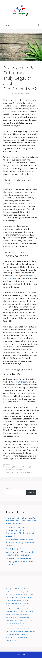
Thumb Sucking (10, 637)
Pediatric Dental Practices (13, 626)
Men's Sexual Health (27, 611)
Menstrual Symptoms (12, 614)
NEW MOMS (9, 623)
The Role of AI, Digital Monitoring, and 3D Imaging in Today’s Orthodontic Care (20, 552)
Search (9, 488)
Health (8, 464)
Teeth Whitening (14, 634)
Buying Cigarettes (14, 594)
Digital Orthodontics (23, 600)
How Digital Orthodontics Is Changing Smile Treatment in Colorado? (19, 561)
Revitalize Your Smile (23, 629)
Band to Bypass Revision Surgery (16, 592)
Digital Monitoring (11, 600)
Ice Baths (29, 606)
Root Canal (9, 631)
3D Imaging (9, 589)
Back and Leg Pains (24, 589)
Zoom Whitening (11, 640)
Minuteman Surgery (12, 617)
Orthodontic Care (19, 623)
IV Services (19, 609)
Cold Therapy (10, 597)
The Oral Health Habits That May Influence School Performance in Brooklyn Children (21, 521)
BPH (7, 594)
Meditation (16, 611)
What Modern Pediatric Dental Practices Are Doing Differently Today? (20, 542)
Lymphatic (9, 611)
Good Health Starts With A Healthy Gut (19, 472)
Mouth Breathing (24, 617)
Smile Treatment (29, 631)
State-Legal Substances (14, 467)
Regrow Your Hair (11, 629)
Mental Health (24, 614)
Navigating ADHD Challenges (14, 620)
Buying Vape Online (27, 594)
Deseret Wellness (18, 382)
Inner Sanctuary (10, 609)
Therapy (22, 634)
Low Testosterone (30, 609)
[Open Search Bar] (38, 25)
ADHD (15, 589)
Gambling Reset (10, 606)
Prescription (25, 626)
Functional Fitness (11, 603)
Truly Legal (27, 467)
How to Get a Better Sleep (15, 469)
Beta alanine (30, 592)
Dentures (29, 597)
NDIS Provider (28, 620)
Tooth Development (22, 637)
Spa (7, 634)
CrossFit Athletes (20, 597)
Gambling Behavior (23, 603)
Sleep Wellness (18, 631)
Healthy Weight (21, 606)
